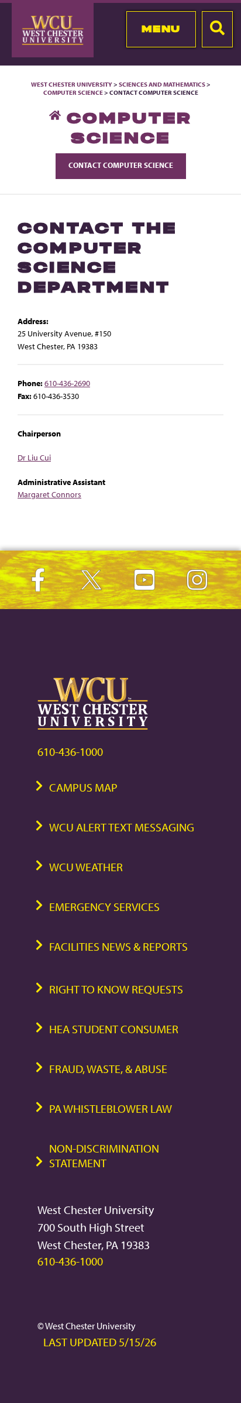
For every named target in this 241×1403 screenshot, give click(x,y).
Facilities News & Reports (118, 946)
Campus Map (83, 787)
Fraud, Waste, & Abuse (108, 1068)
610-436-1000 (70, 751)
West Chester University (71, 84)
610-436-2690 (67, 382)
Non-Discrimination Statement (104, 1155)
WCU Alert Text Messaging (121, 827)
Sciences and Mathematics (162, 84)
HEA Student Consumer (113, 1029)
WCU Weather (86, 866)
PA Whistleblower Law (110, 1108)
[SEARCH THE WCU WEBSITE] (217, 29)
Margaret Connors (49, 494)
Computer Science (73, 92)
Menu (161, 28)
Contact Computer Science (120, 165)
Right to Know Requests (116, 989)
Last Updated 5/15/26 (99, 1342)
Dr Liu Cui (34, 457)
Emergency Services (104, 906)
